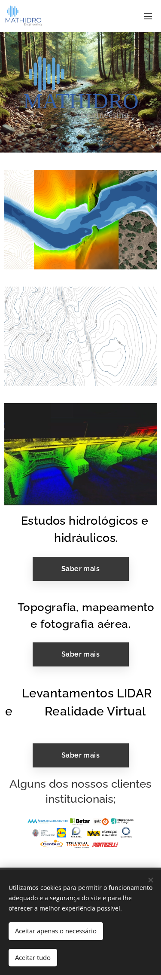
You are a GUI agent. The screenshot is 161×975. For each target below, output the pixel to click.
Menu (148, 15)
